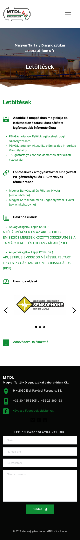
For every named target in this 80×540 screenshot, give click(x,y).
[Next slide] (74, 310)
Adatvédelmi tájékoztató (30, 342)
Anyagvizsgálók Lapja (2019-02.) (31, 252)
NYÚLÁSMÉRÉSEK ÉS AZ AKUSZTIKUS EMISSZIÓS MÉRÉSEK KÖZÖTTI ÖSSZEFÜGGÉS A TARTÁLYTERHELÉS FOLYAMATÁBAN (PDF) (40, 237)
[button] (68, 14)
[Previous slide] (6, 310)
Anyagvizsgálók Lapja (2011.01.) (30, 227)
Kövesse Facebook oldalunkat (33, 410)
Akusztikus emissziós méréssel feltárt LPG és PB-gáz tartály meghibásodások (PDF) (37, 262)
